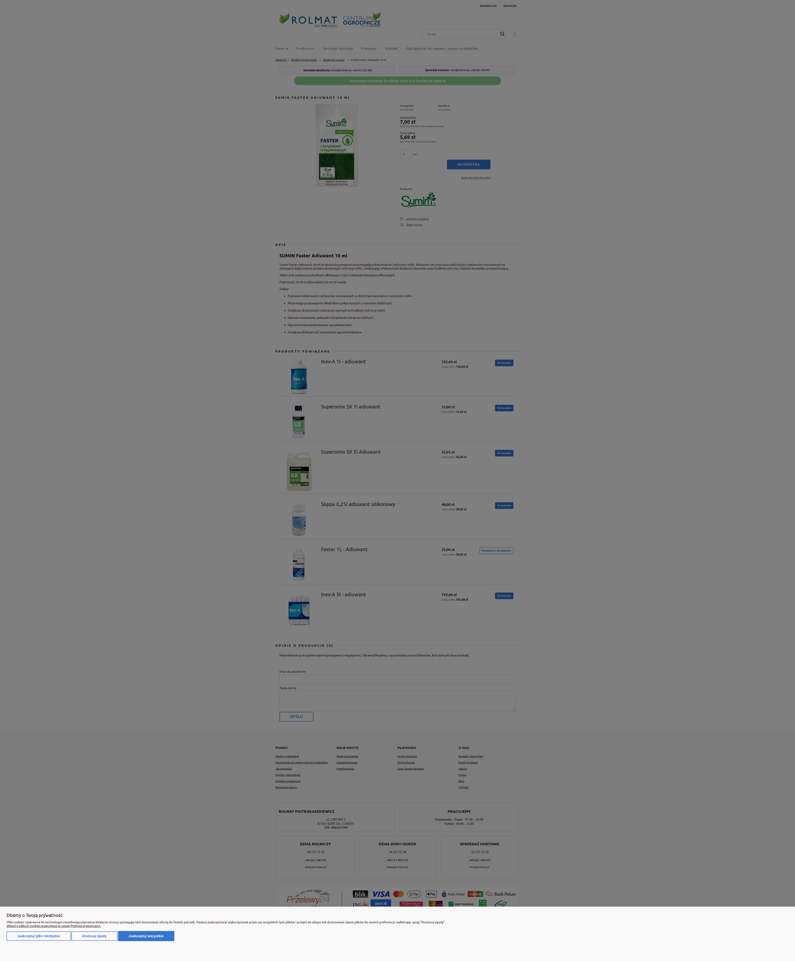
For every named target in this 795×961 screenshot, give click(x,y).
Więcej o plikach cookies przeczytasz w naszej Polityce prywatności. (54, 926)
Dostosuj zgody (94, 936)
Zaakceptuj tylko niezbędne (38, 936)
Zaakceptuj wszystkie (146, 936)
